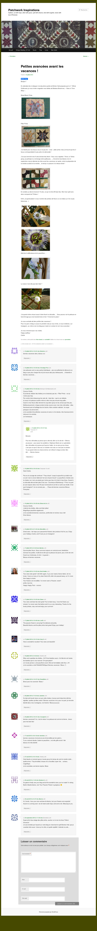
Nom (23, 879)
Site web (24, 898)
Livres (46, 50)
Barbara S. (42, 780)
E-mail (24, 889)
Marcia (41, 799)
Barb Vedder (43, 571)
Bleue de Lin (43, 503)
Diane (41, 599)
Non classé (39, 339)
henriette (42, 735)
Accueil (11, 50)
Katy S (42, 639)
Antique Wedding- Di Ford (23, 50)
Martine (42, 548)
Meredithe (43, 529)
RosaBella (43, 679)
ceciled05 (47, 339)
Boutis (34, 50)
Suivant (86, 56)
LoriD (41, 620)
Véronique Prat (44, 368)
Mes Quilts (54, 50)
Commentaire (26, 853)
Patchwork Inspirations (24, 10)
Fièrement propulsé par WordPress (48, 912)
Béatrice (42, 351)
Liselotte (42, 696)
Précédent (11, 56)
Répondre (27, 358)
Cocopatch (43, 717)
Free (40, 50)
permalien (67, 339)
